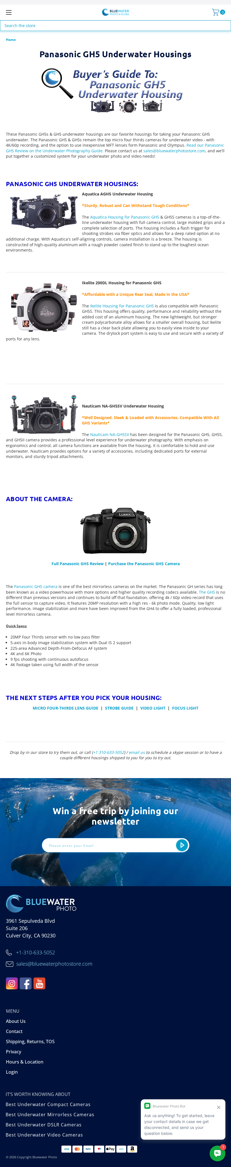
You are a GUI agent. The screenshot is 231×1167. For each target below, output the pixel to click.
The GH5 (207, 592)
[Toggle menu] (28, 12)
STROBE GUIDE (119, 708)
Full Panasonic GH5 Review (78, 563)
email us (137, 752)
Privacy (13, 1052)
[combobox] (115, 25)
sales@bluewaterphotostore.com (174, 150)
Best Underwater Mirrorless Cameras (50, 1114)
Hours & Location (24, 1062)
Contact (14, 1031)
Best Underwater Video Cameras (44, 1135)
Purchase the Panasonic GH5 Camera (144, 563)
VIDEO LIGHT (152, 708)
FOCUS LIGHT (185, 708)
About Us (16, 1021)
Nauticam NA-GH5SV (109, 434)
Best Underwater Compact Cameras (48, 1104)
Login (12, 1072)
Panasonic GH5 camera (35, 586)
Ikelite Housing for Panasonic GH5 (122, 306)
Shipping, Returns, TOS (30, 1041)
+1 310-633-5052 (108, 752)
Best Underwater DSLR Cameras (44, 1125)
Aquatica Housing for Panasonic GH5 (124, 217)
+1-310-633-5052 (35, 952)
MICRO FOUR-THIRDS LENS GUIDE (65, 708)
